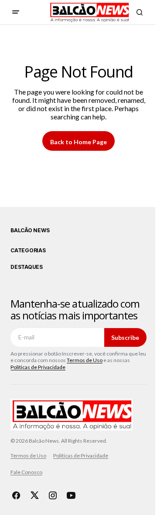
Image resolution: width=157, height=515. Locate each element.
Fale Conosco (26, 472)
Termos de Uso (84, 360)
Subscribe (125, 337)
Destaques (26, 267)
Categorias (28, 250)
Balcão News (29, 230)
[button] (15, 12)
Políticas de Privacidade (37, 367)
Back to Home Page (78, 142)
